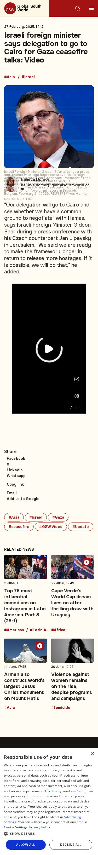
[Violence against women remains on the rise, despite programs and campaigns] (72, 674)
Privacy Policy (39, 827)
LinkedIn (14, 470)
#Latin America (40, 630)
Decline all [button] (70, 844)
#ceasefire (19, 526)
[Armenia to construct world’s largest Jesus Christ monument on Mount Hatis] (25, 674)
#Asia (9, 77)
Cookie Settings (16, 827)
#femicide (60, 708)
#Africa (58, 630)
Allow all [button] (25, 844)
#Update (80, 526)
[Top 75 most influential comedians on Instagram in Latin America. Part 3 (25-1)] (25, 593)
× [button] (92, 754)
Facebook (16, 458)
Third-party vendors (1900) (65, 791)
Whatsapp (16, 475)
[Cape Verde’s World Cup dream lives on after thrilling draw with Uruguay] (72, 593)
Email (12, 493)
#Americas (14, 630)
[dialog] (49, 801)
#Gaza (58, 517)
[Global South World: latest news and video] (24, 8)
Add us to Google (23, 498)
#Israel (28, 77)
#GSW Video (50, 526)
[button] (49, 834)
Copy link (15, 484)
